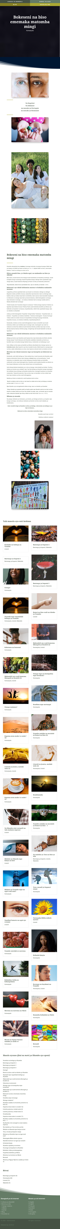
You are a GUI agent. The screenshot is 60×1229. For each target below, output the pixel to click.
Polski (31, 1210)
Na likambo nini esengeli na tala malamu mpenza (15, 829)
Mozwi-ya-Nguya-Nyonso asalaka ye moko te (13, 1040)
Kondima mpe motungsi (42, 704)
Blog (3, 1212)
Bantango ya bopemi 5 (41, 583)
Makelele (20, 561)
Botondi (36, 1044)
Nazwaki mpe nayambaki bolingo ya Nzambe (14, 617)
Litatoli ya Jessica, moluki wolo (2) (42, 765)
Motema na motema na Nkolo (15, 1011)
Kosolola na (5, 1214)
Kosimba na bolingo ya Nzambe (13, 545)
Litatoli (7, 549)
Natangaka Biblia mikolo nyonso (42, 919)
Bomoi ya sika (6, 1204)
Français (32, 1206)
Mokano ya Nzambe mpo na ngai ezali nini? (15, 890)
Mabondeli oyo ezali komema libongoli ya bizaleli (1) (15, 677)
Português (32, 1212)
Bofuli (4, 1210)
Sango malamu (7, 1206)
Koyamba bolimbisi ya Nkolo (43, 1015)
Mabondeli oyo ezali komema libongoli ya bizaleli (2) (44, 644)
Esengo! (7, 588)
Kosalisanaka (38, 795)
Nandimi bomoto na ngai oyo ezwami (15, 921)
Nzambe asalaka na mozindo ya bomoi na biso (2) (43, 734)
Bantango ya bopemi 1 (13, 559)
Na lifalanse (30, 106)
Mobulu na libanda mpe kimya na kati (13, 860)
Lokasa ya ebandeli (8, 1202)
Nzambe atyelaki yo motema (15, 951)
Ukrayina (32, 1214)
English (31, 1204)
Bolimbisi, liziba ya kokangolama (12, 981)
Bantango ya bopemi (11, 561)
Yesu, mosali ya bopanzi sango (42, 888)
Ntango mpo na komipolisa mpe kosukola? (43, 674)
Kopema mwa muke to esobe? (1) (15, 798)
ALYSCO (11, 1225)
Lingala (31, 1202)
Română (32, 1208)
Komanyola (30, 30)
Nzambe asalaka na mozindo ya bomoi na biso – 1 (43, 824)
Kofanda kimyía (39, 955)
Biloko (4, 1208)
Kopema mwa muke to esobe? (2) (15, 737)
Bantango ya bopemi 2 (41, 545)
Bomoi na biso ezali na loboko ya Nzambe (44, 613)
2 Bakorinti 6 (18, 383)
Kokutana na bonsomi (13, 647)
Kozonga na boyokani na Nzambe (42, 985)
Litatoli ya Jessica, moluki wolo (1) (14, 767)
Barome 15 (42, 393)
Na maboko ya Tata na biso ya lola (44, 855)
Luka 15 (31, 268)
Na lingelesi (30, 103)
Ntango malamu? (11, 707)
